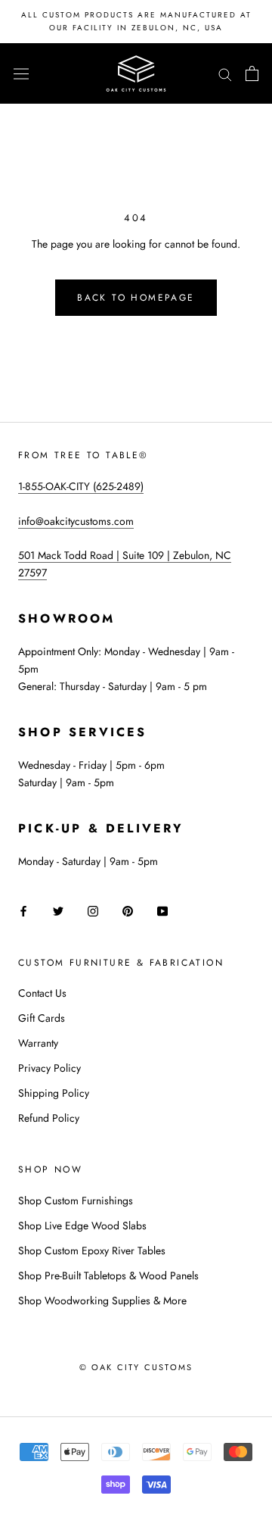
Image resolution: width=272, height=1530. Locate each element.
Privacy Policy (49, 1068)
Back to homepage (135, 297)
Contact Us (42, 993)
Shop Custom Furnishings (75, 1200)
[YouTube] (162, 911)
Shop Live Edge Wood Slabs (82, 1225)
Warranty (38, 1043)
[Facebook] (23, 911)
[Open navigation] (21, 73)
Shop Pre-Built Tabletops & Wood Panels (108, 1275)
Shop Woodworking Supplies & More (102, 1300)
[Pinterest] (127, 911)
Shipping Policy (53, 1093)
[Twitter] (58, 911)
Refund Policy (48, 1118)
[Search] (225, 73)
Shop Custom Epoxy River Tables (91, 1250)
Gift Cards (41, 1018)
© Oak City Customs (136, 1367)
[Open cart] (252, 73)
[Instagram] (93, 911)
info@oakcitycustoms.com (76, 521)
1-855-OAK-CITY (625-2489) (81, 486)
